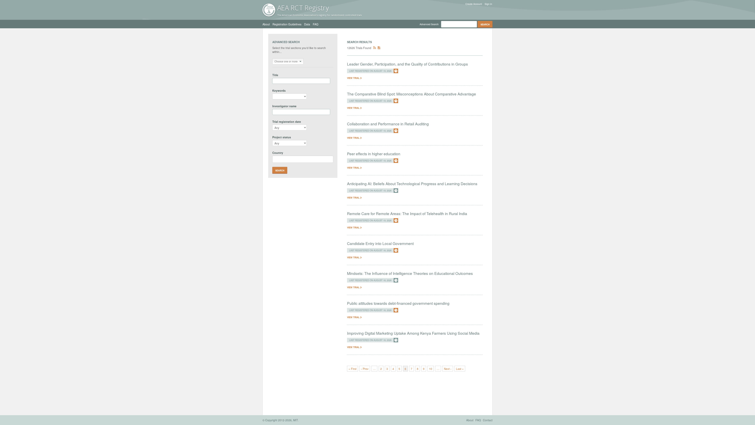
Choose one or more (285, 61)
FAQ (315, 24)
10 (430, 369)
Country (277, 153)
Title (275, 75)
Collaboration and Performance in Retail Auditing (388, 123)
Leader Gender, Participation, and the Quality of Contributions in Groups (407, 64)
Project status (281, 137)
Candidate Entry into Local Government (380, 243)
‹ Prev (364, 369)
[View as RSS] (374, 48)
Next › (447, 369)
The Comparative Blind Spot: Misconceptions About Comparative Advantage (411, 93)
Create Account (473, 4)
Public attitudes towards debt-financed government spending (398, 303)
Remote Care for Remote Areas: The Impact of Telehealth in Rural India (407, 213)
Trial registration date (286, 122)
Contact (488, 420)
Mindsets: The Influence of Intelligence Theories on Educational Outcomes (410, 273)
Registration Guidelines (287, 24)
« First (352, 369)
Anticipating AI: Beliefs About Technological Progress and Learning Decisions (412, 183)
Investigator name (284, 106)
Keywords (279, 90)
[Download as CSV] (379, 48)
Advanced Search (429, 24)
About (266, 24)
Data (307, 24)
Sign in (488, 4)
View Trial (353, 77)
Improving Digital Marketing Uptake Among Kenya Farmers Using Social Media (413, 333)
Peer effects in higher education (373, 153)
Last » (460, 369)
